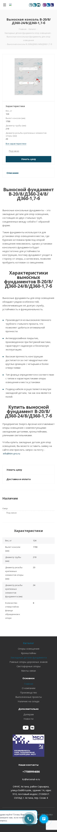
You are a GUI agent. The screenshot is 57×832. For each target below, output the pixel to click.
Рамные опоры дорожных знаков (29, 661)
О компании (28, 688)
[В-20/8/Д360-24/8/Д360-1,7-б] (28, 77)
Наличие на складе (28, 701)
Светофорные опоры (29, 666)
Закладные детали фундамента (28, 657)
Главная (28, 683)
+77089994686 (31, 771)
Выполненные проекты (28, 696)
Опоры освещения (28, 648)
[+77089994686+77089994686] (29, 819)
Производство (28, 692)
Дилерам (28, 714)
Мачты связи (28, 670)
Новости (28, 718)
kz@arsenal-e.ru (31, 779)
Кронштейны (28, 653)
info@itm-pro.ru (11, 453)
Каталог (28, 643)
